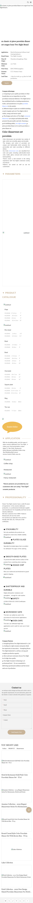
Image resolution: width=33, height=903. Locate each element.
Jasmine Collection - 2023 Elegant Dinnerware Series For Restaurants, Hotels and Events (14, 805)
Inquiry (7, 83)
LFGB (22, 519)
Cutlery (4, 748)
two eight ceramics (21, 123)
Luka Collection (7, 863)
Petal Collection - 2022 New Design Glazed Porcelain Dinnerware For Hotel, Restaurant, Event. (16, 890)
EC (14, 519)
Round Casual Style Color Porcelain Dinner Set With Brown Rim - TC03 (14, 834)
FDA (16, 519)
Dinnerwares (20, 748)
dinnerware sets (13, 151)
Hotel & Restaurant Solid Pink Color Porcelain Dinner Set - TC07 (14, 776)
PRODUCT (11, 748)
